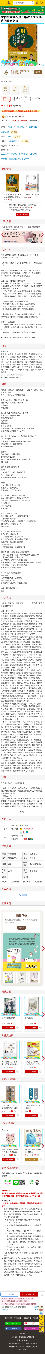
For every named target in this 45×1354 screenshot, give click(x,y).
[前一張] (2, 234)
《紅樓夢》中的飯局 (31, 195)
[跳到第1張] (39, 64)
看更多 (37, 72)
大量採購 (38, 1309)
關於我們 (8, 1318)
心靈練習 (5, 132)
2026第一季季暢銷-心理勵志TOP (15, 159)
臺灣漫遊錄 (29, 1018)
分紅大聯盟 (27, 1318)
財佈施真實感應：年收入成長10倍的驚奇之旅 (12, 197)
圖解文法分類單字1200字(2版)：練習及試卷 (33, 1064)
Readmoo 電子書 (35, 99)
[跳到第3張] (42, 64)
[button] (2, 3)
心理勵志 (21, 127)
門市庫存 (5, 1309)
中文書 (10, 127)
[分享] (41, 1323)
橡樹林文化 (14, 141)
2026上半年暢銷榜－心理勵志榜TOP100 (18, 154)
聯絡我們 (23, 1334)
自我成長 (33, 127)
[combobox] (22, 3)
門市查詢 (17, 1318)
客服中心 (36, 1318)
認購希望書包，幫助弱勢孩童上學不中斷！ (20, 111)
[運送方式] (41, 1329)
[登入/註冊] (37, 2)
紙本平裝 (5, 99)
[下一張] (42, 234)
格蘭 (9, 136)
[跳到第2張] (41, 64)
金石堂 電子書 (18, 99)
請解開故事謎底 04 (9, 1018)
